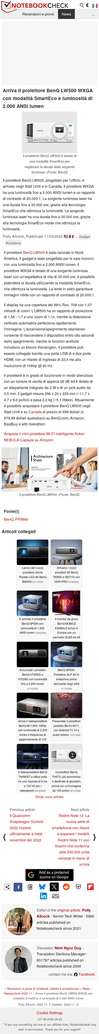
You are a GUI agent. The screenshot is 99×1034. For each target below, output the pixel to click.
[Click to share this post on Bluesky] (42, 887)
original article (68, 910)
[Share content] (7, 887)
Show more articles (49, 796)
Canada (35, 411)
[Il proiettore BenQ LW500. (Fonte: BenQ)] (49, 469)
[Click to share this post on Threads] (30, 887)
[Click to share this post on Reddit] (66, 886)
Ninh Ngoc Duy (68, 948)
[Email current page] (55, 896)
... (93, 14)
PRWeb (21, 519)
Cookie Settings (50, 1012)
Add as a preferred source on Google (54, 875)
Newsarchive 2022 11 (18, 993)
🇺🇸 (66, 236)
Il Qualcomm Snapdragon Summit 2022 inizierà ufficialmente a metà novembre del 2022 (26, 828)
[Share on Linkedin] (43, 895)
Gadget (84, 236)
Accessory (13, 242)
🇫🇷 (71, 236)
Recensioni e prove (38, 14)
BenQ (8, 519)
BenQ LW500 (34, 252)
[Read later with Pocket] (78, 886)
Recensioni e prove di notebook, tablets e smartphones (43, 988)
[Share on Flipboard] (90, 886)
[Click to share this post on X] (54, 886)
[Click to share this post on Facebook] (18, 887)
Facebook (86, 974)
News (66, 14)
